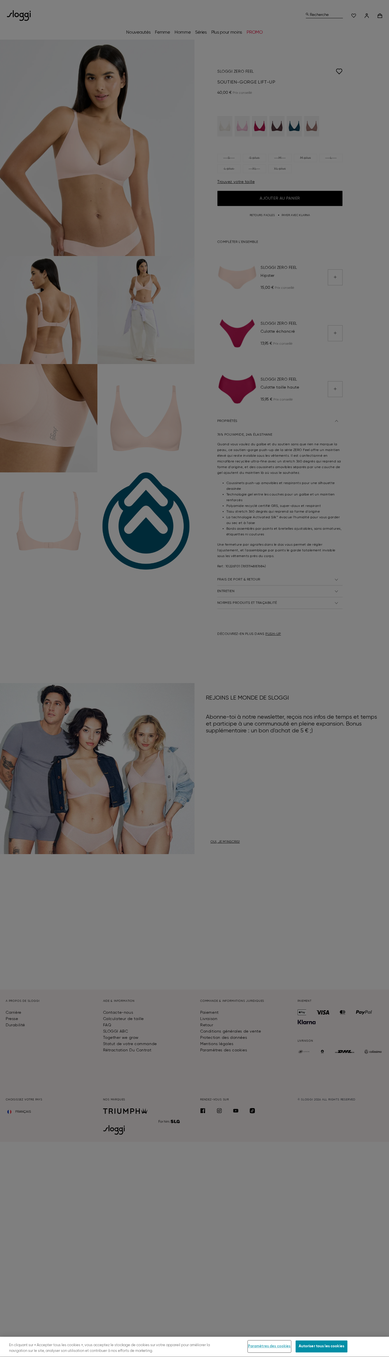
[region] (194, 1347)
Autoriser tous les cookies (321, 1346)
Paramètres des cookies (269, 1346)
